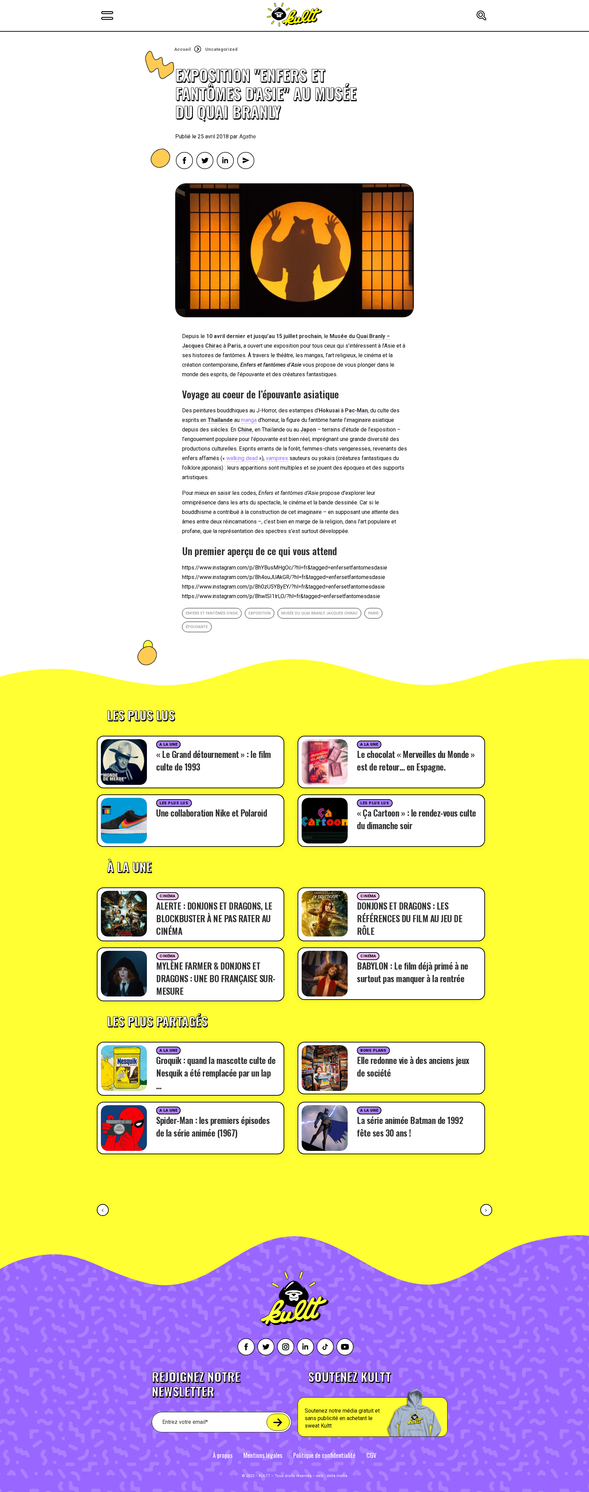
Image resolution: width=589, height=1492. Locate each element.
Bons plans (373, 1050)
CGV (371, 1455)
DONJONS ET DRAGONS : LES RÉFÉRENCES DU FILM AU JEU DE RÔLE (409, 918)
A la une (168, 744)
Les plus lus (174, 803)
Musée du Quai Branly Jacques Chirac (319, 613)
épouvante (197, 627)
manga (249, 420)
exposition (259, 613)
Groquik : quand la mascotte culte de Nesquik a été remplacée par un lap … (215, 1073)
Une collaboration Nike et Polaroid (211, 812)
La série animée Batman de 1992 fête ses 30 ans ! (410, 1126)
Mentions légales (262, 1455)
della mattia (337, 1476)
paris (373, 613)
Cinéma (167, 896)
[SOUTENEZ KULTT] (391, 1403)
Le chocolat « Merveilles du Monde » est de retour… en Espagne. (416, 760)
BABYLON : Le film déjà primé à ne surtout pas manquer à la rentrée (412, 972)
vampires (277, 458)
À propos (222, 1455)
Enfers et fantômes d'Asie (212, 613)
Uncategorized (221, 49)
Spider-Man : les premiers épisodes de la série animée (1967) (213, 1126)
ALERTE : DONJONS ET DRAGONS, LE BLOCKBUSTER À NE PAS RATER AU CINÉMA (214, 918)
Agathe (247, 136)
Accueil (182, 49)
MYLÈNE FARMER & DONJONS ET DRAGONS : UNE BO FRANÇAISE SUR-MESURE (215, 978)
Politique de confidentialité (324, 1455)
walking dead (242, 458)
